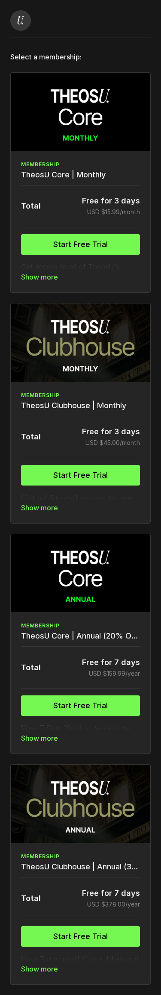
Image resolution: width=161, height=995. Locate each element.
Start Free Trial (80, 244)
